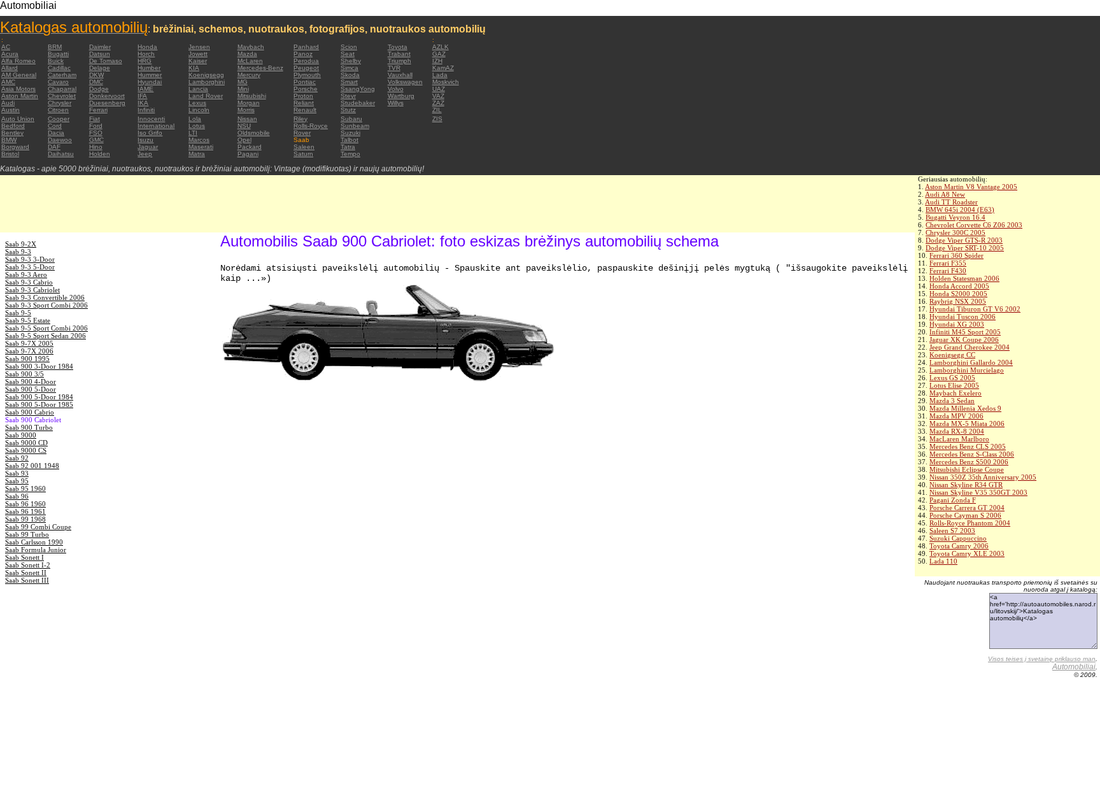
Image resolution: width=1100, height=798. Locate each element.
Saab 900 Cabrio (29, 412)
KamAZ (443, 67)
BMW (9, 139)
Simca (349, 67)
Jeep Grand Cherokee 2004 (969, 347)
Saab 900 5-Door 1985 (39, 404)
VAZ (438, 95)
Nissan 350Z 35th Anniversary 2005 (982, 477)
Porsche (305, 88)
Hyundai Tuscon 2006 (962, 316)
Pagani (247, 153)
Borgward (15, 146)
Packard (249, 146)
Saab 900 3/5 (24, 374)
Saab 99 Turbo (27, 534)
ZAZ (438, 102)
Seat (348, 53)
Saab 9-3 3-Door (30, 259)
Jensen (199, 46)
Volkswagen (405, 81)
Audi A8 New (945, 194)
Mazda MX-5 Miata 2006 (967, 423)
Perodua (306, 60)
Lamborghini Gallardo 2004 (971, 362)
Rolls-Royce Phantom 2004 (969, 523)
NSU (244, 125)
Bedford (13, 125)
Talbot (349, 139)
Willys (396, 102)
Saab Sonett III (27, 580)
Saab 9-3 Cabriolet (32, 290)
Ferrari (98, 109)
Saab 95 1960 (25, 488)
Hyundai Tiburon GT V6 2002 (974, 309)
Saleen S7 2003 (952, 530)
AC (5, 46)
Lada (440, 74)
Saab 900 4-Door (30, 381)
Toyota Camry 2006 (959, 546)
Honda (147, 46)
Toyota (397, 46)
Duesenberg (107, 102)
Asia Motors (18, 88)
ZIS (437, 118)
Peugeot (306, 67)
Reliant (303, 102)
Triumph (399, 60)
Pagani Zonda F (952, 500)
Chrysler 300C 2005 (955, 232)
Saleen (303, 146)
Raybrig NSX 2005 (957, 301)
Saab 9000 (20, 435)
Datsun (99, 53)
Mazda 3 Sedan (952, 400)
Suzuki (350, 132)
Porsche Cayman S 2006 (965, 515)
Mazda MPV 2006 (956, 416)
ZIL (437, 109)
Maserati (200, 146)
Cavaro (58, 81)
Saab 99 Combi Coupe (38, 527)
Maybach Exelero (955, 393)
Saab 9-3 (18, 251)
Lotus (196, 125)
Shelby (351, 60)
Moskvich (445, 81)
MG (242, 81)
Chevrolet (62, 95)
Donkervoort (107, 95)
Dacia (56, 132)
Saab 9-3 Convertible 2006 (45, 297)
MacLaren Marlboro (959, 439)
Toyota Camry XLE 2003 (967, 553)
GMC (96, 139)
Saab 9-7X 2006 (29, 351)
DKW (96, 74)
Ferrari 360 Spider (956, 255)
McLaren (250, 60)
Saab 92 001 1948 (32, 465)
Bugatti (58, 53)
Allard (9, 67)
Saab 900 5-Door (30, 389)
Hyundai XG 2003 (956, 324)
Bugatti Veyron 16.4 (955, 217)
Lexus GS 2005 (952, 377)
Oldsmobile (253, 132)
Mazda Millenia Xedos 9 (965, 408)
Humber (149, 67)
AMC (8, 81)
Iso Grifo (150, 132)
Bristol (10, 153)
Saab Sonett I (24, 557)
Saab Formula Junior (35, 549)
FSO (95, 132)
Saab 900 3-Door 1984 (39, 366)
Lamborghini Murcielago (966, 370)
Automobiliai (1074, 666)
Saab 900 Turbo (29, 427)
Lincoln (198, 109)
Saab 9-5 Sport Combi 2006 (46, 328)
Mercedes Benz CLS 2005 (967, 446)
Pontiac (304, 81)
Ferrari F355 (947, 263)
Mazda (247, 53)
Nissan (247, 118)
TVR (394, 67)
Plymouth (307, 74)
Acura (9, 53)
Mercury (248, 74)
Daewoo (60, 139)
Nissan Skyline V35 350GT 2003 (978, 492)
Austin (10, 109)
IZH (437, 60)
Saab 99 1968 (25, 519)
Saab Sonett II (25, 572)
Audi (8, 102)
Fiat (94, 118)
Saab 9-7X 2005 (29, 343)
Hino (95, 146)
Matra (196, 153)
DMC (96, 81)
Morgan (248, 102)
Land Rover (205, 95)
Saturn (303, 153)
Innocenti (151, 118)
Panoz (303, 53)
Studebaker (358, 102)
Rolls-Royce (310, 125)
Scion (349, 46)
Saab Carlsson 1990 (34, 542)
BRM (55, 46)
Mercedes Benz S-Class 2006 (971, 454)
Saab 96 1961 (25, 511)
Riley (300, 118)
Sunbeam (355, 125)
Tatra (348, 146)
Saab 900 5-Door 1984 (39, 397)
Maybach (250, 46)
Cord (55, 125)
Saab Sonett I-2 (27, 565)
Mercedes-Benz (260, 67)
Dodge (99, 88)
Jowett (198, 53)
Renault (304, 109)
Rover (302, 132)
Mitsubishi (251, 95)
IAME (145, 88)
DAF (54, 146)
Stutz (348, 109)
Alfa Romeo (18, 60)
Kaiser (197, 60)
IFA (142, 95)
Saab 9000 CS (25, 450)
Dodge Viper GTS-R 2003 (964, 240)
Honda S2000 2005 (958, 293)
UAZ (438, 88)
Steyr (348, 95)
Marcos (198, 139)
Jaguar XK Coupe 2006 (964, 339)
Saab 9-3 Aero (26, 274)
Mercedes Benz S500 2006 (968, 462)
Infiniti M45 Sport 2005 (965, 332)
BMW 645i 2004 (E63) (960, 209)
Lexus (197, 102)
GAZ (439, 53)
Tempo (350, 153)
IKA (143, 102)
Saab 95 (17, 481)
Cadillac (59, 67)
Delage (99, 67)
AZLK (440, 46)
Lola (194, 118)
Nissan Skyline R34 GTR (966, 484)
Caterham (62, 74)
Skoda (350, 74)
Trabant (399, 53)
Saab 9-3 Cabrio (29, 282)
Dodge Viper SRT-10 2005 (965, 248)
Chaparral (62, 88)
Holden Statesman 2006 (964, 278)
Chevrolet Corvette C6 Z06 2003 (974, 225)
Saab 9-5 (18, 313)
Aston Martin (19, 95)
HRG (145, 60)
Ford (95, 125)
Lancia (198, 88)
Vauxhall (400, 74)
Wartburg (401, 95)
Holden (99, 153)
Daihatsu (61, 153)
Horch (146, 53)
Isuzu (145, 139)
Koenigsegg (206, 74)
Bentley (12, 132)
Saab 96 (17, 496)
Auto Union (17, 118)
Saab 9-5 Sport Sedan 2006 (45, 335)
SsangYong (358, 88)
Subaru (351, 118)
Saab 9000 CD (26, 442)
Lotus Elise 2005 (954, 385)
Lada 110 (943, 561)
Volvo (396, 88)
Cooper (58, 118)
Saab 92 (17, 458)
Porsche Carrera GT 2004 (967, 507)
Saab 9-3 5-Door (30, 267)
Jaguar (148, 146)
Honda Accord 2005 (959, 286)
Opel (244, 139)
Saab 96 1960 (25, 504)
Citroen (58, 109)
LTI (192, 132)
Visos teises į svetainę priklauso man (1042, 658)
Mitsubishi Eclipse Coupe (966, 469)
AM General (18, 74)
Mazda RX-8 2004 (956, 431)
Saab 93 (17, 473)
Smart (349, 81)
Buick (56, 60)
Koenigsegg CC (952, 355)
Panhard (306, 46)
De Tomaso (105, 60)
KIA (193, 67)
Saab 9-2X (20, 244)
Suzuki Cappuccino (958, 538)
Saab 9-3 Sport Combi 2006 (46, 305)
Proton (303, 95)
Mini (243, 88)
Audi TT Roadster (951, 202)
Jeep (145, 153)
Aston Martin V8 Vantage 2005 (971, 186)
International (156, 125)
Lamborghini (206, 81)
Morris (246, 109)
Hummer (150, 74)
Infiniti (146, 109)
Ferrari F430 (947, 270)
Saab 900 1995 (27, 358)
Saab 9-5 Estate (27, 320)
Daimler (100, 46)
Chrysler (59, 102)
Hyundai (150, 81)
